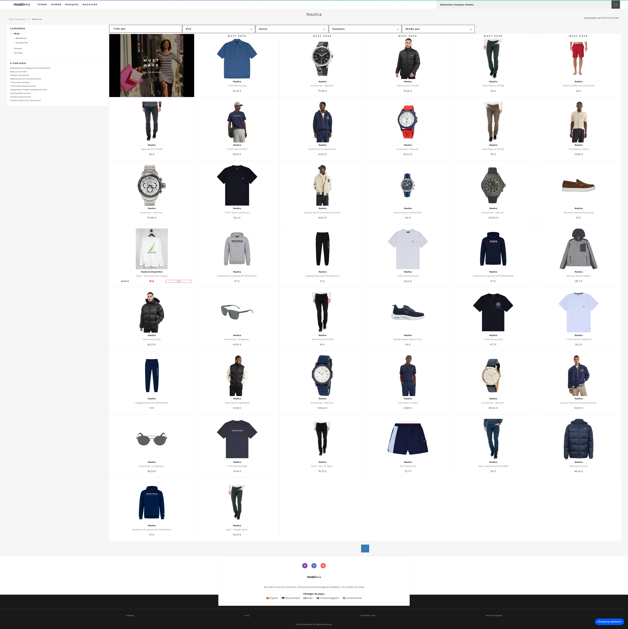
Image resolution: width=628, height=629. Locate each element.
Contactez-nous (367, 615)
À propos (130, 615)
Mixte (17, 33)
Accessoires (22, 42)
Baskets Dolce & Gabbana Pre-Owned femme (30, 68)
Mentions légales (494, 615)
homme (56, 4)
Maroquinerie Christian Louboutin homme (28, 90)
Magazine (90, 4)
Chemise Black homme (20, 93)
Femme (18, 48)
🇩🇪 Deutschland (291, 598)
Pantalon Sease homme (20, 97)
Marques (72, 4)
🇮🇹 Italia (308, 598)
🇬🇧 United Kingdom (327, 598)
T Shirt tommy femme (20, 82)
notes (359, 587)
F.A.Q (247, 615)
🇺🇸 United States (352, 598)
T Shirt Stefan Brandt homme (23, 86)
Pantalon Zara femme (19, 75)
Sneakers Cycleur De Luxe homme (25, 100)
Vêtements (21, 38)
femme (42, 4)
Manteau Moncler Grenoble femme (25, 79)
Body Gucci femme (18, 72)
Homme (18, 53)
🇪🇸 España (272, 598)
